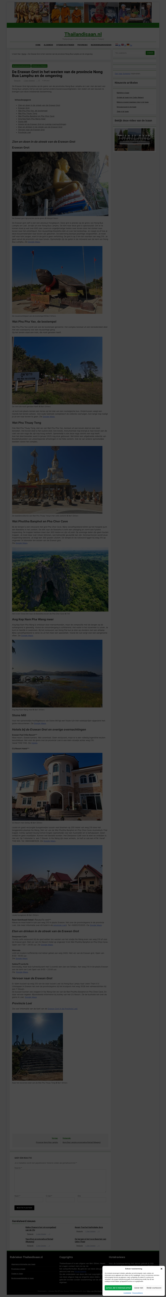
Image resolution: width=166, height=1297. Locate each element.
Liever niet (138, 1288)
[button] (161, 1269)
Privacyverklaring (137, 1293)
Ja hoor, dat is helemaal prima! (118, 1288)
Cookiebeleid (127, 1293)
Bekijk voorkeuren (154, 1288)
